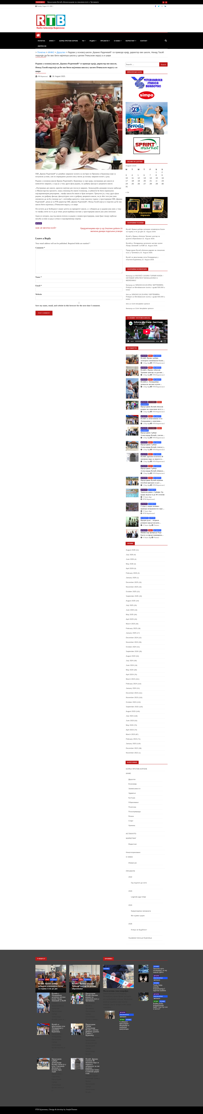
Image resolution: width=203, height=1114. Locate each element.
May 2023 (129, 725)
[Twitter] (159, 6)
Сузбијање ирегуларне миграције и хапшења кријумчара (124, 1025)
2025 (130, 924)
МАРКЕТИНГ (130, 41)
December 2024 (132, 637)
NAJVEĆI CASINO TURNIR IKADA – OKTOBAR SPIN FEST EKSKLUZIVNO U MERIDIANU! (145, 278)
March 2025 (130, 624)
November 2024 (132, 642)
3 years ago (147, 497)
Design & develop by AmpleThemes (63, 1109)
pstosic (156, 525)
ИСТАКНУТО (157, 355)
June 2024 (130, 665)
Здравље (132, 793)
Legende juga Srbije (138, 897)
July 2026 (129, 555)
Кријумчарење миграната (141, 911)
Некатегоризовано (133, 852)
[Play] (128, 341)
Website (38, 294)
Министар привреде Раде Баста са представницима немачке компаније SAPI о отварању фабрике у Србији (152, 534)
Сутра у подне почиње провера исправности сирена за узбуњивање (153, 507)
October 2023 (131, 702)
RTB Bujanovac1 (159, 363)
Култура (152, 518)
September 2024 (132, 651)
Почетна (41, 41)
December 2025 (132, 582)
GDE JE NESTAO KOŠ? (45, 228)
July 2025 (129, 605)
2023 (130, 891)
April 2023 (130, 730)
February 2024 (131, 684)
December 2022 (132, 748)
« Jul (127, 192)
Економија (152, 402)
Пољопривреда (134, 811)
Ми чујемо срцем (138, 916)
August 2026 (130, 550)
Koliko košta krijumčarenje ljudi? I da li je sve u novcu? (160, 1006)
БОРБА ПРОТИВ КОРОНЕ (68, 41)
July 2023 (129, 716)
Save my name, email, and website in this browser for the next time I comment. (67, 306)
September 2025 (132, 596)
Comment (40, 248)
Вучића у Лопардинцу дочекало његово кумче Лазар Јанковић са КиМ (151, 383)
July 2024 (129, 660)
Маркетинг (132, 844)
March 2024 (130, 679)
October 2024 (131, 647)
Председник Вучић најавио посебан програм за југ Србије (152, 481)
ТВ (83, 41)
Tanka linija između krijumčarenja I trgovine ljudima (159, 988)
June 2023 (130, 720)
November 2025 (132, 587)
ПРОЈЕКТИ (104, 41)
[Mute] (161, 341)
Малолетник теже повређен (115, 991)
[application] (147, 331)
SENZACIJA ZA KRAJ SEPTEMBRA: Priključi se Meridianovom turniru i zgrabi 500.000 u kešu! (145, 287)
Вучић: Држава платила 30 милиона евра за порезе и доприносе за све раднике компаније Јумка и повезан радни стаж (152, 458)
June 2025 (130, 610)
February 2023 (131, 739)
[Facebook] (155, 6)
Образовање (133, 802)
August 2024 (130, 656)
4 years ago (147, 525)
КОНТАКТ (143, 41)
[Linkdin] (165, 6)
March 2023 (130, 734)
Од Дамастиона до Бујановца (140, 938)
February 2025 (131, 628)
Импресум (42, 46)
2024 (130, 905)
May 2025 (129, 614)
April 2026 (130, 568)
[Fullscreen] (165, 341)
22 (156, 181)
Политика (132, 807)
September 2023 (132, 707)
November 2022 (132, 753)
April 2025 (130, 619)
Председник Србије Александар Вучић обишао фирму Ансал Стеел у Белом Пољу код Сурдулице (152, 469)
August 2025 (130, 601)
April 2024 (130, 674)
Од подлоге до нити (139, 883)
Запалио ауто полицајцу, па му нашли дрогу (160, 970)
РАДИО (92, 41)
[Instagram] (162, 6)
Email (38, 286)
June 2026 (130, 559)
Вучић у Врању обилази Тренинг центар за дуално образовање (151, 371)
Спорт (130, 821)
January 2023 (131, 743)
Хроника (131, 825)
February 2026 (131, 573)
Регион (131, 816)
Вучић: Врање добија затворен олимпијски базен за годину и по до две (152, 359)
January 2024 (131, 688)
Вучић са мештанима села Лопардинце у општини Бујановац (71, 2)
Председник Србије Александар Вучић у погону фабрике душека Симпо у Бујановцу (152, 434)
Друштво (38, 223)
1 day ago (146, 363)
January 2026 (131, 578)
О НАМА (117, 41)
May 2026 (129, 564)
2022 (130, 877)
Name (38, 277)
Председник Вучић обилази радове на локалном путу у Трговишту (152, 408)
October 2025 (131, 591)
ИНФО (51, 41)
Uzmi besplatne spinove (141, 304)
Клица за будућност (139, 930)
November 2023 (132, 697)
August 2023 (130, 711)
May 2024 (129, 670)
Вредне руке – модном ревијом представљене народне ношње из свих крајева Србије (150, 521)
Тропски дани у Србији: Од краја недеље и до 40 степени (153, 493)
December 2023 (132, 693)
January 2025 (131, 633)
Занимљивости (134, 788)
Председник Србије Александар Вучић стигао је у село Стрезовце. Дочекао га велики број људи (153, 446)
